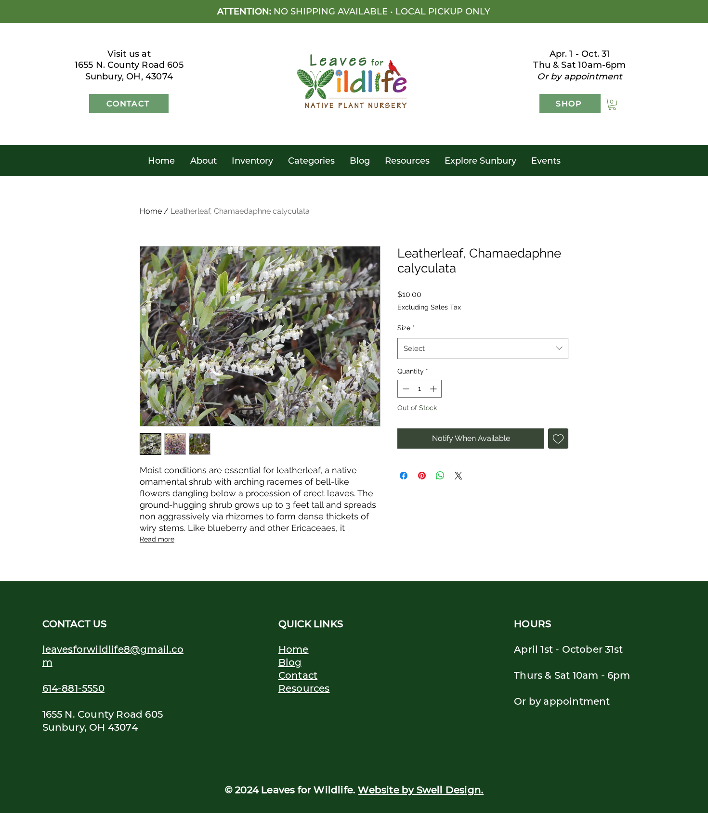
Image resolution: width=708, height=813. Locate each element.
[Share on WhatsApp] (440, 475)
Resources (304, 688)
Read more (157, 539)
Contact (297, 675)
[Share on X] (458, 475)
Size (406, 328)
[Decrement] (405, 388)
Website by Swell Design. (421, 790)
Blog (290, 662)
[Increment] (434, 388)
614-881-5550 (73, 688)
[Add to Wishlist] (558, 438)
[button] (612, 104)
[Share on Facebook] (403, 475)
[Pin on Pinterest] (422, 475)
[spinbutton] (419, 388)
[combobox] (482, 348)
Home (151, 211)
